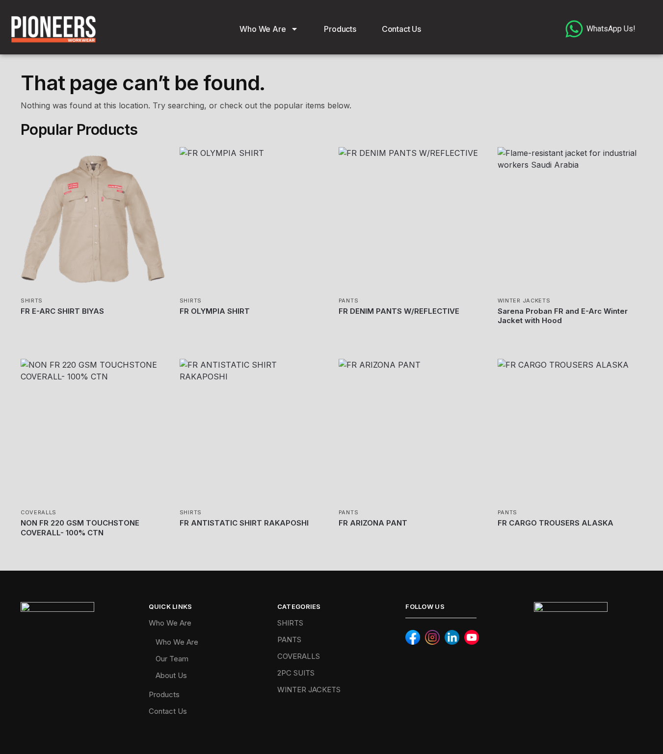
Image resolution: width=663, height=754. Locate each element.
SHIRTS (32, 300)
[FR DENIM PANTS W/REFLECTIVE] (411, 219)
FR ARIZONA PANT (373, 523)
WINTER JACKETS (524, 300)
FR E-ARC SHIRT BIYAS (62, 311)
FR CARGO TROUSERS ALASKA (555, 523)
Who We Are (262, 29)
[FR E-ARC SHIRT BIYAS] (93, 219)
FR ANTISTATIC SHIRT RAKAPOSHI (244, 523)
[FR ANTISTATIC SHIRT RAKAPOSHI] (252, 431)
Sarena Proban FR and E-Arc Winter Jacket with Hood (563, 316)
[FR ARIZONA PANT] (411, 431)
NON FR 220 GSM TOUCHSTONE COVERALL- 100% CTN (80, 527)
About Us (171, 675)
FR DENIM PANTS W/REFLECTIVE (399, 311)
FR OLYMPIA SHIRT (215, 311)
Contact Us (401, 29)
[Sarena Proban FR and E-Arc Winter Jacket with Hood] (570, 219)
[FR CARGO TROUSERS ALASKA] (570, 431)
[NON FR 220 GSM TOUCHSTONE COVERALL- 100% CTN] (93, 431)
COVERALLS (38, 512)
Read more (92, 339)
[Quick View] (38, 323)
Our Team (172, 658)
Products (340, 29)
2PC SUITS (296, 673)
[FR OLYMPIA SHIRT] (252, 219)
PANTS (349, 300)
